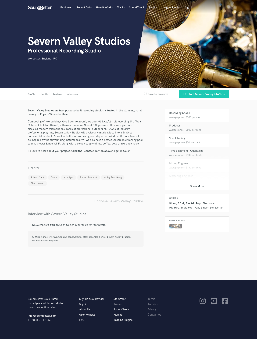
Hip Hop (174, 207)
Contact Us (154, 314)
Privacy (152, 309)
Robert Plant (37, 177)
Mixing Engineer (179, 163)
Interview (72, 94)
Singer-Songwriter (212, 207)
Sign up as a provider (91, 299)
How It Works (104, 7)
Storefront (119, 299)
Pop (196, 207)
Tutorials (153, 304)
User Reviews (87, 314)
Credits (44, 94)
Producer (174, 125)
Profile (31, 94)
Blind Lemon (37, 183)
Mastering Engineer (181, 176)
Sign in (189, 7)
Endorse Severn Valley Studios (119, 201)
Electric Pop (193, 203)
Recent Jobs (84, 7)
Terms (151, 299)
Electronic (208, 203)
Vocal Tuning (177, 138)
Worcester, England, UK (42, 58)
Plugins (153, 7)
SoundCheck (137, 7)
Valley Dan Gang (113, 177)
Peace (54, 177)
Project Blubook (88, 177)
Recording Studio (179, 113)
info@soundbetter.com (42, 315)
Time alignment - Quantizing (186, 151)
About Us (84, 309)
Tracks (121, 7)
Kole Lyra (68, 177)
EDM (181, 203)
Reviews (57, 94)
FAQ (81, 320)
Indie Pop (186, 207)
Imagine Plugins (171, 7)
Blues (172, 203)
